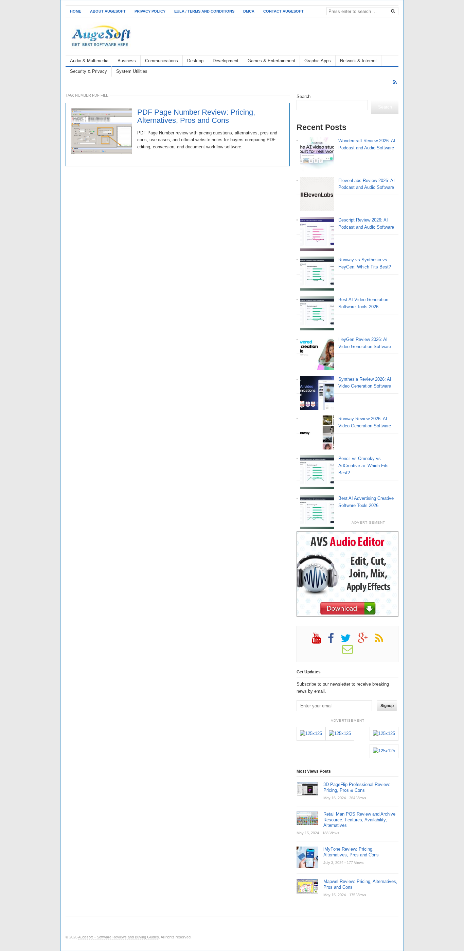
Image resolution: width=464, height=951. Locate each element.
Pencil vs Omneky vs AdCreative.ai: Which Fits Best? (363, 465)
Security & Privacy (88, 71)
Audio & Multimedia (89, 60)
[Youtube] (320, 641)
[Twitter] (349, 641)
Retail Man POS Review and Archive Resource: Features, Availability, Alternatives (359, 819)
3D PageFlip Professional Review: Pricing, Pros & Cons (356, 787)
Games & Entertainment (271, 60)
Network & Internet (358, 60)
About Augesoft (108, 11)
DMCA (248, 11)
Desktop (195, 60)
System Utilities (131, 71)
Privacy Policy (150, 11)
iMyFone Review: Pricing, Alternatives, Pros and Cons (351, 852)
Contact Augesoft (283, 11)
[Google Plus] (366, 641)
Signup (387, 705)
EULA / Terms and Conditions (204, 11)
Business (127, 60)
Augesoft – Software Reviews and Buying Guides (118, 937)
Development (225, 60)
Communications (161, 60)
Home (75, 11)
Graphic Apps (317, 60)
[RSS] (394, 82)
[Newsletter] (351, 652)
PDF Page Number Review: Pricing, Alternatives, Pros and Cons (196, 116)
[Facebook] (334, 641)
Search (303, 96)
